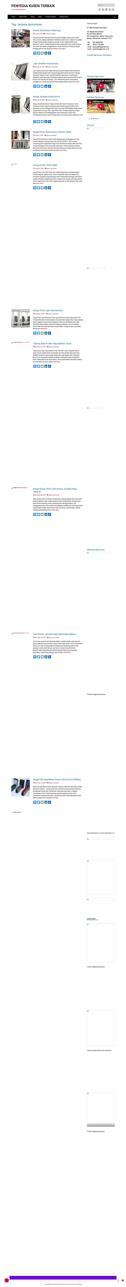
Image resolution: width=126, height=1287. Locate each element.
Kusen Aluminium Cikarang (46, 30)
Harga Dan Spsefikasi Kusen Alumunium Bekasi (57, 779)
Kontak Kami (23, 17)
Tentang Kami (63, 17)
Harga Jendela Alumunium (46, 96)
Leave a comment (50, 33)
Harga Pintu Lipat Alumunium (48, 310)
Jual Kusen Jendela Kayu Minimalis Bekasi (54, 634)
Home (13, 17)
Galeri (40, 17)
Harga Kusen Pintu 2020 (45, 165)
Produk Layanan (50, 17)
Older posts (16, 812)
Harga (32, 17)
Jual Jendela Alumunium (45, 63)
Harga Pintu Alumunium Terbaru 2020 (52, 132)
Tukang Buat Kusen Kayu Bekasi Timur (52, 343)
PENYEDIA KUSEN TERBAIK (33, 6)
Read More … (62, 49)
